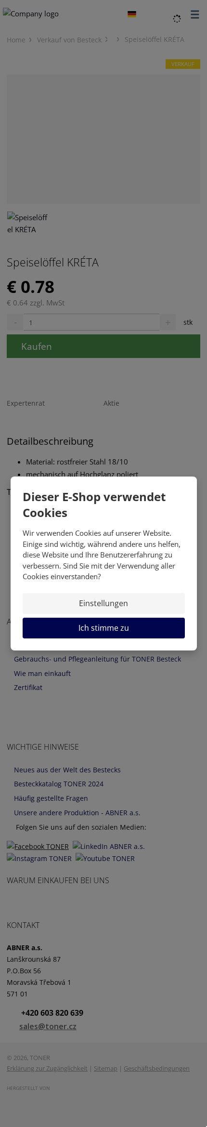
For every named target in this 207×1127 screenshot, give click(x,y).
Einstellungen (103, 603)
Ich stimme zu (103, 628)
